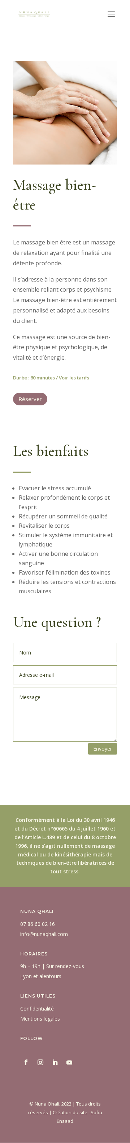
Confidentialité (37, 1008)
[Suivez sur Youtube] (69, 1062)
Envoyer (102, 748)
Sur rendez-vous (65, 966)
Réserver (30, 398)
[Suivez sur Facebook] (26, 1062)
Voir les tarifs (74, 377)
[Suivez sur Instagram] (40, 1062)
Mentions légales (40, 1018)
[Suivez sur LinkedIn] (55, 1062)
